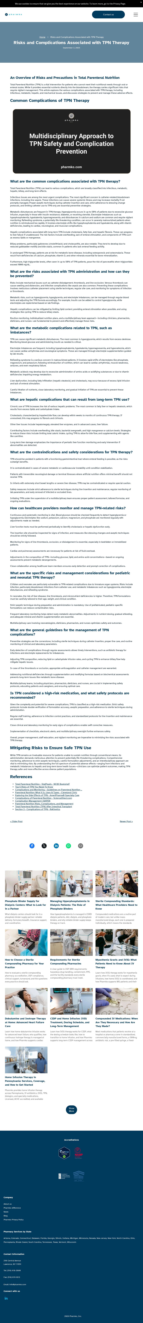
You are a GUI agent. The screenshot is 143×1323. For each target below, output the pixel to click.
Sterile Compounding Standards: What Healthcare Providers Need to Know (116, 905)
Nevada (92, 1238)
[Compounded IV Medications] (117, 1001)
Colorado (15, 1238)
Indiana (65, 1238)
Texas (55, 1242)
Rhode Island (22, 1242)
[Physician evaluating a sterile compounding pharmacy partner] (26, 942)
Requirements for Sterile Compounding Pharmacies (65, 961)
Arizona (7, 1238)
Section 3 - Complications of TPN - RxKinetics (37, 809)
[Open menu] (136, 14)
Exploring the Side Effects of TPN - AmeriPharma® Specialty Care (47, 795)
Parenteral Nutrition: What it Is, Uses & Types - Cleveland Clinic (46, 792)
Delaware (36, 1238)
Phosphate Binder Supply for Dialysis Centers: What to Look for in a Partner (25, 905)
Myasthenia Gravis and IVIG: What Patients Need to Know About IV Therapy (116, 963)
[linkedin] (6, 1298)
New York (112, 1238)
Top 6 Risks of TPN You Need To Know (34, 787)
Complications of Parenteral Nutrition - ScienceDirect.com (43, 798)
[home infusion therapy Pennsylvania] (26, 1060)
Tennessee (47, 1242)
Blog (6, 1216)
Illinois (58, 1238)
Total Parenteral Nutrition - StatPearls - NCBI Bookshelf (42, 784)
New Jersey (102, 1238)
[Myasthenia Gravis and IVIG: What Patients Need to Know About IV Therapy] (117, 942)
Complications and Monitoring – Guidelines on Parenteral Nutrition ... (48, 789)
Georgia (50, 1238)
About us (8, 1204)
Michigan (74, 1238)
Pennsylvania (9, 1242)
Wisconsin (71, 1242)
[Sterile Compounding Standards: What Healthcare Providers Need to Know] (117, 884)
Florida (43, 1238)
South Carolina (34, 1242)
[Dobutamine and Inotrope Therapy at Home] (26, 1001)
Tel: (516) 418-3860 (12, 1270)
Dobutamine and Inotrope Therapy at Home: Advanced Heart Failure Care (25, 1022)
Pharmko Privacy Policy (13, 1219)
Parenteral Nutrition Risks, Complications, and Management (44, 803)
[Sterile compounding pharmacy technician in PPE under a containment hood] (71, 942)
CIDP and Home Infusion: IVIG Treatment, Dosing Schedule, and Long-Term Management (69, 1022)
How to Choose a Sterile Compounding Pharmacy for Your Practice (24, 963)
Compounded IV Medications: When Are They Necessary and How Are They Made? (117, 1022)
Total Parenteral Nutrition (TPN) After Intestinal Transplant (43, 806)
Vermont (62, 1242)
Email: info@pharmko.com (15, 1284)
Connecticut (25, 1238)
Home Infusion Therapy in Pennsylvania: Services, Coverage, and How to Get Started (25, 1081)
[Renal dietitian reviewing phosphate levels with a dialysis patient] (71, 884)
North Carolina (123, 1238)
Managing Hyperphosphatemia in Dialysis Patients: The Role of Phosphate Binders (70, 905)
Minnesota (83, 1238)
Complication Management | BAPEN (32, 801)
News (6, 1212)
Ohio (132, 1238)
